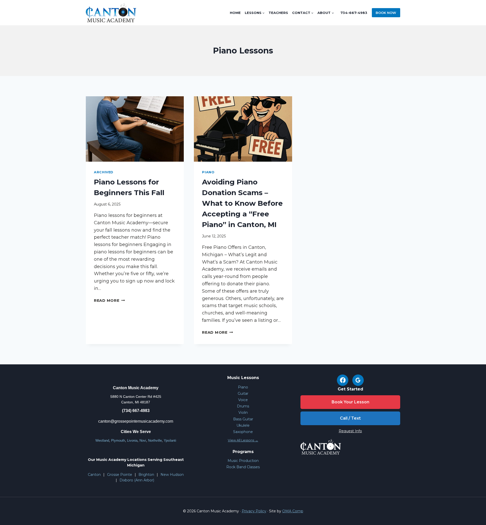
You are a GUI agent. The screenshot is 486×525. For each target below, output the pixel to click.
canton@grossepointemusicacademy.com (135, 421)
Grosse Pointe (119, 474)
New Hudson (172, 474)
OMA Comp (292, 511)
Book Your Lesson (350, 402)
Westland (102, 440)
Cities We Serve (136, 431)
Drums (243, 406)
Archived (103, 172)
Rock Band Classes (243, 467)
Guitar (243, 393)
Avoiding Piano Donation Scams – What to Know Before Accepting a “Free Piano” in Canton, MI (242, 203)
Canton (94, 474)
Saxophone (243, 431)
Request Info (350, 431)
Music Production (243, 460)
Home (235, 13)
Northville (155, 440)
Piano (208, 172)
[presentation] (135, 129)
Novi (142, 440)
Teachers (278, 13)
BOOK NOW (386, 13)
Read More (109, 300)
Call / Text (350, 418)
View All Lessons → (243, 440)
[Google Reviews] (358, 380)
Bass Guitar (243, 419)
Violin (243, 412)
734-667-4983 (353, 13)
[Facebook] (342, 380)
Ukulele (243, 425)
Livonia (132, 440)
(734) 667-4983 (136, 410)
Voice (243, 400)
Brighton (146, 474)
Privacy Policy (254, 511)
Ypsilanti (170, 440)
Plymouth (118, 440)
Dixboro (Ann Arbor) (136, 480)
